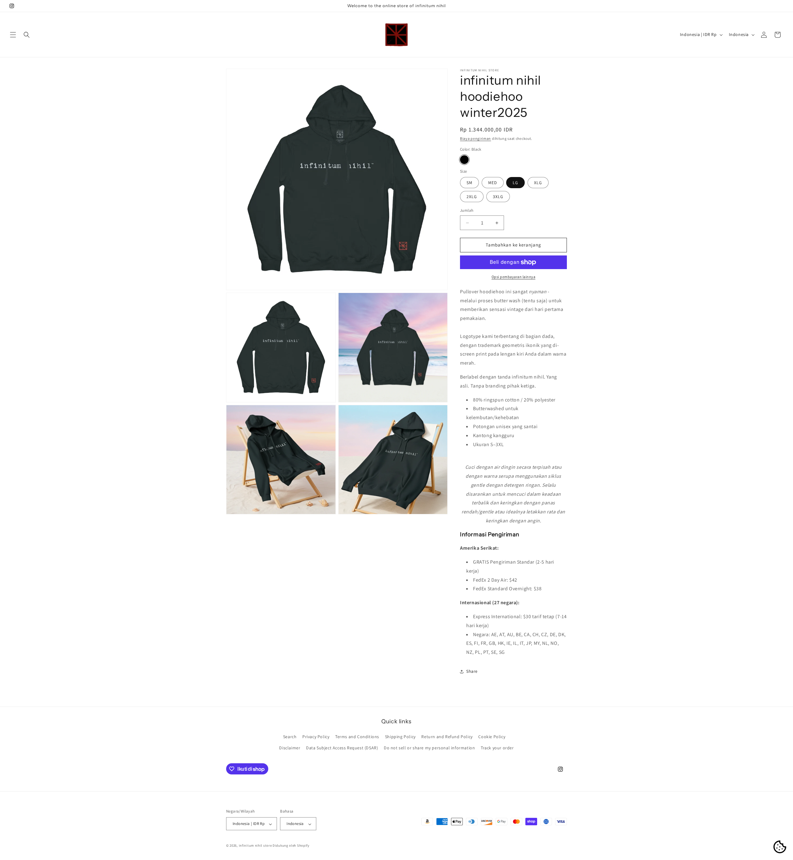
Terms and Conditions (357, 737)
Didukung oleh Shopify (291, 846)
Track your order (497, 748)
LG (515, 183)
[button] (13, 35)
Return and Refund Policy (446, 737)
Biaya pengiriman (475, 138)
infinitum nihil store (255, 846)
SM (469, 183)
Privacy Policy (315, 737)
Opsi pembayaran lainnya (514, 276)
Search (290, 737)
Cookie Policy (491, 737)
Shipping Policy (400, 737)
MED (492, 183)
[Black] (464, 159)
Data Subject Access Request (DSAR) (342, 748)
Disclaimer (289, 748)
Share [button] (472, 671)
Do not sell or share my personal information (429, 748)
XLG (538, 183)
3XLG (498, 197)
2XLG (472, 197)
